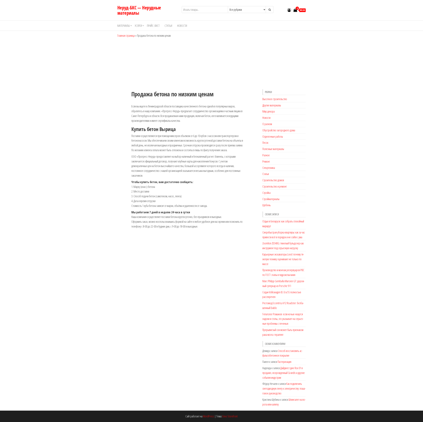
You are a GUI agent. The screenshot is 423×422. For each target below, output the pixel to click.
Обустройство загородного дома (278, 130)
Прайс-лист (153, 26)
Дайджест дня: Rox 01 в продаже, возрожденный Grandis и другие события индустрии (283, 373)
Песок (265, 143)
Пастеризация (284, 362)
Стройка (266, 193)
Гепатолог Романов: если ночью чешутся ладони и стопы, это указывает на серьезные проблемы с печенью (283, 319)
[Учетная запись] (289, 9)
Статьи (168, 26)
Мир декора (268, 111)
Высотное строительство (274, 99)
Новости (182, 26)
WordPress (208, 416)
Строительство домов (273, 180)
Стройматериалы (270, 199)
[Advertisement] (211, 63)
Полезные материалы (273, 149)
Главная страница (126, 36)
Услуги (138, 26)
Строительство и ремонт (274, 186)
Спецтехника (268, 168)
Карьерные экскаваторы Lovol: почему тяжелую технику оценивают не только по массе (283, 259)
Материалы (123, 26)
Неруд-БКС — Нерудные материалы (139, 10)
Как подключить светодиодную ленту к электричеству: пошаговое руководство (284, 388)
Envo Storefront (230, 416)
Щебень (266, 205)
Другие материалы (271, 105)
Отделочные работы (272, 136)
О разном (267, 124)
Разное (266, 155)
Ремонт (266, 161)
